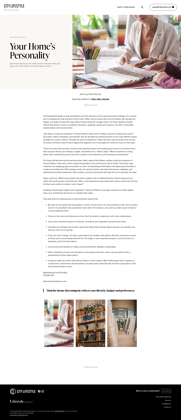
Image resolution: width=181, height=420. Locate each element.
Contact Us (167, 407)
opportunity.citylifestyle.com (19, 415)
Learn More (166, 391)
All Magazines (166, 404)
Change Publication (12, 10)
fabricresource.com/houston (55, 272)
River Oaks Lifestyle (100, 99)
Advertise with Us (161, 7)
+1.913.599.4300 (59, 411)
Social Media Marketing (163, 397)
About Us (168, 400)
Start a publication (126, 7)
